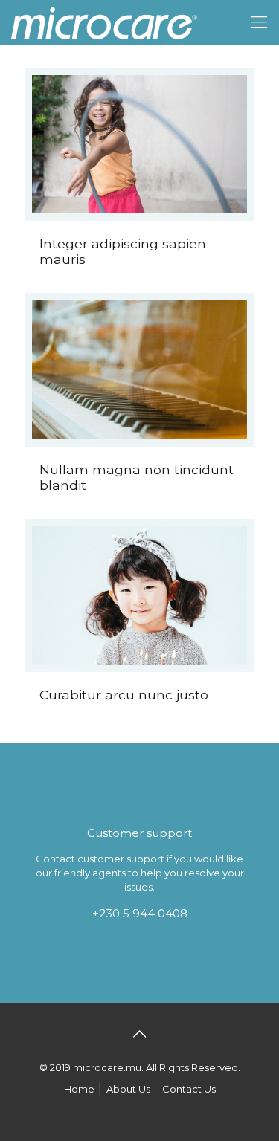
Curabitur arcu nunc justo (123, 694)
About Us (128, 1089)
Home (79, 1089)
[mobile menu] (259, 22)
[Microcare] (104, 22)
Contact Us (189, 1089)
